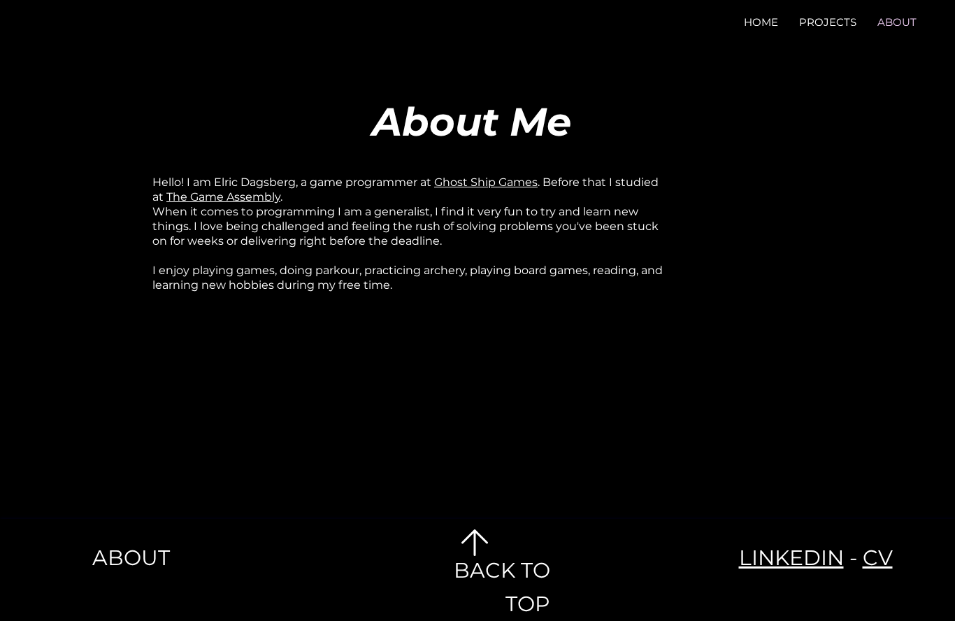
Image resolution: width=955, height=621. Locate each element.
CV (878, 558)
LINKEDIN (791, 558)
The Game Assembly (223, 197)
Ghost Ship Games (486, 182)
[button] (828, 22)
